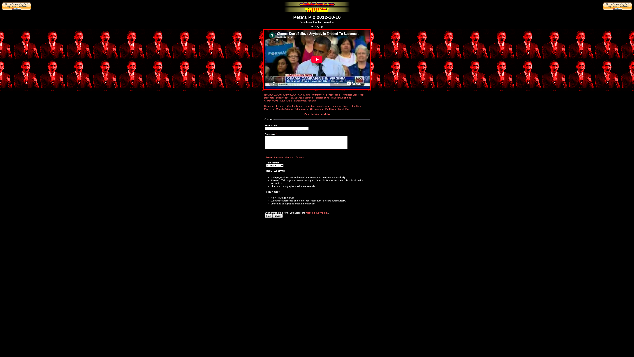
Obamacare (301, 109)
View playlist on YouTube (317, 114)
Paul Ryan (330, 109)
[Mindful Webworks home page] (317, 4)
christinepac (282, 97)
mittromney (318, 94)
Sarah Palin (344, 109)
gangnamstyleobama (305, 100)
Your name (271, 125)
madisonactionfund (341, 97)
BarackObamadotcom (302, 97)
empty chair (323, 106)
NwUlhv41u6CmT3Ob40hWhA (280, 94)
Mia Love (269, 109)
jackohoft (269, 97)
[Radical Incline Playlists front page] (317, 10)
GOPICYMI (304, 94)
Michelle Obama (284, 109)
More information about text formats (285, 157)
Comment (271, 134)
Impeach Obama (340, 106)
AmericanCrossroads (354, 94)
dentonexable (333, 94)
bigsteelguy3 (322, 97)
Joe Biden (357, 106)
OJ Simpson (316, 109)
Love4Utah (286, 100)
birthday (280, 106)
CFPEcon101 (271, 100)
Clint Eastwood (294, 106)
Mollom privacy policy (317, 212)
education (310, 106)
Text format (272, 162)
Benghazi (269, 106)
